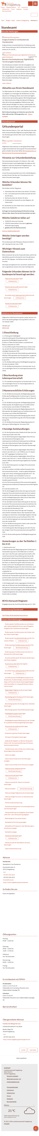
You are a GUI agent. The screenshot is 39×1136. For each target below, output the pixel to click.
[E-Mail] (33, 1058)
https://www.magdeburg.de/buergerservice (16, 1039)
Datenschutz (5, 9)
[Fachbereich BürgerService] (19, 1032)
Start (2, 20)
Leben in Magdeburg (22, 20)
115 (19, 7)
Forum (13, 9)
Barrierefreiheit (6, 11)
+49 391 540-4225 (9, 875)
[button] (12, 142)
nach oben (33, 1050)
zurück (23, 1050)
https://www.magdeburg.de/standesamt (15, 882)
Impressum (24, 7)
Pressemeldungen (12, 1087)
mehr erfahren (6, 53)
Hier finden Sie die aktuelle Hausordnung (15, 615)
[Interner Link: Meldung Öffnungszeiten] (10, 37)
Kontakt (25, 9)
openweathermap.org (13, 1115)
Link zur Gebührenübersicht (11, 231)
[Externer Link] (15, 14)
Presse (3, 7)
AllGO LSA (5, 328)
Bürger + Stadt (10, 20)
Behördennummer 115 (14, 1079)
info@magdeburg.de (13, 1082)
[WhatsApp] (35, 1058)
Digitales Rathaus (11, 7)
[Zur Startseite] (10, 4)
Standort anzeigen (12, 1076)
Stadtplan (19, 9)
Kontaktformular (8, 880)
